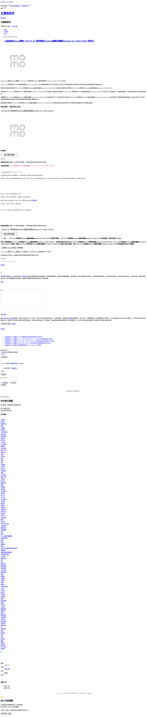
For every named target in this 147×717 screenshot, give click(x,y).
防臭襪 (3, 430)
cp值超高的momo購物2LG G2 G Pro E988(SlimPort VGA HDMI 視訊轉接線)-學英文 (28, 339)
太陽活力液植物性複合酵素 (9, 548)
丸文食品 (12, 318)
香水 (2, 637)
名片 (5, 34)
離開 (10, 713)
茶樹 (2, 635)
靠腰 (2, 540)
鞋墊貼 (3, 446)
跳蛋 (2, 613)
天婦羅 (3, 464)
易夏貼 (3, 438)
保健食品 (3, 509)
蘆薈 (2, 631)
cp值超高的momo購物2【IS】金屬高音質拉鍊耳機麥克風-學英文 (23, 337)
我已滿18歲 (4, 713)
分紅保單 (3, 526)
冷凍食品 (3, 470)
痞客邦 (12, 363)
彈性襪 (3, 596)
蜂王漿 (3, 513)
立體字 (3, 580)
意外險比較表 (5, 523)
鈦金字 (3, 592)
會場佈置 (3, 568)
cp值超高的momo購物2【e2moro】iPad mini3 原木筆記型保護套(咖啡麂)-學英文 (27, 343)
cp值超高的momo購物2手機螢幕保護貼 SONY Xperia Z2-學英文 (23, 345)
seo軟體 (3, 556)
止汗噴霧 (3, 444)
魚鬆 (2, 282)
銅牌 (2, 582)
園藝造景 (3, 528)
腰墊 (2, 542)
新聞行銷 (3, 629)
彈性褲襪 (3, 600)
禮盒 (14, 324)
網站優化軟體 (5, 554)
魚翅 (2, 472)
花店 (2, 562)
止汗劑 (3, 442)
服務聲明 (89, 693)
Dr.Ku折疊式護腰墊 (6, 536)
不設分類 (14, 26)
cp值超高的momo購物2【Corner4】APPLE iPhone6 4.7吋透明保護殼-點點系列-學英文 (29, 341)
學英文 (3, 329)
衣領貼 (3, 419)
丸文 (4, 318)
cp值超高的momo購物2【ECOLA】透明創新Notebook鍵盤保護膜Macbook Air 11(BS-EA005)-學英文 (49, 41)
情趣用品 (3, 609)
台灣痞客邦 (7, 13)
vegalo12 (3, 354)
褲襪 (2, 598)
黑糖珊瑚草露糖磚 (6, 552)
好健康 (3, 507)
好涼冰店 (3, 434)
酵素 (2, 519)
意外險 (3, 521)
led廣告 (3, 590)
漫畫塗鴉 (14, 368)
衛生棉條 (3, 621)
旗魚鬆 (70, 318)
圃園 (2, 641)
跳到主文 (3, 18)
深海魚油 (3, 517)
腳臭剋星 (3, 424)
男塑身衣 (24, 276)
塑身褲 (35, 200)
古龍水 (3, 639)
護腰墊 (3, 544)
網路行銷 (3, 625)
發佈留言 (3, 385)
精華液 (3, 633)
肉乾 (2, 460)
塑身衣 (3, 265)
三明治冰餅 (4, 432)
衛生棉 (3, 619)
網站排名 (3, 558)
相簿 (5, 29)
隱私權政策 (83, 693)
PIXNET (61, 693)
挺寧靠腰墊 (4, 538)
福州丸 (3, 468)
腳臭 (2, 426)
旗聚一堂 (3, 450)
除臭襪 (3, 428)
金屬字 (3, 584)
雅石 (2, 532)
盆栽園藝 (3, 530)
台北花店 (3, 570)
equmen (12, 276)
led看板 (3, 594)
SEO (2, 560)
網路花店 (3, 564)
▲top (2, 371)
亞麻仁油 (3, 511)
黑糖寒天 (3, 550)
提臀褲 (3, 648)
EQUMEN (4, 646)
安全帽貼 (3, 436)
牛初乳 (3, 515)
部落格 (6, 31)
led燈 (2, 588)
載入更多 (3, 374)
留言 (16, 363)
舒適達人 (3, 623)
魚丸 (2, 462)
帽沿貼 (3, 421)
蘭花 (2, 534)
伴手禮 (3, 456)
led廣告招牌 (4, 586)
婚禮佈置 (3, 566)
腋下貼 (3, 440)
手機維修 (3, 617)
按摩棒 (3, 611)
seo (1, 627)
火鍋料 (3, 466)
